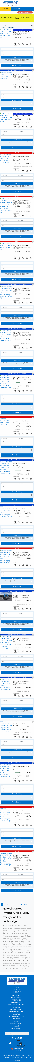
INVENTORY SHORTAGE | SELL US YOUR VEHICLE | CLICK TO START (17, 18)
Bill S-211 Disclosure (16, 1028)
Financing (16, 1019)
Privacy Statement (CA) (16, 1023)
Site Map (24, 1055)
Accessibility (6, 1055)
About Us (16, 1014)
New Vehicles (16, 998)
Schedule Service (16, 1012)
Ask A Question (17, 65)
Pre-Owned (16, 1000)
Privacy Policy (15, 1055)
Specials (16, 1007)
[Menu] (30, 3)
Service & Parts (16, 1009)
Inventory (16, 995)
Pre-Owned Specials (16, 1005)
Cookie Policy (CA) (16, 1025)
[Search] (7, 1033)
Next (25, 905)
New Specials (16, 1002)
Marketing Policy (16, 1029)
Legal (16, 1021)
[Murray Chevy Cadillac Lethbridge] (11, 3)
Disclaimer (16, 1026)
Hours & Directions (16, 1016)
